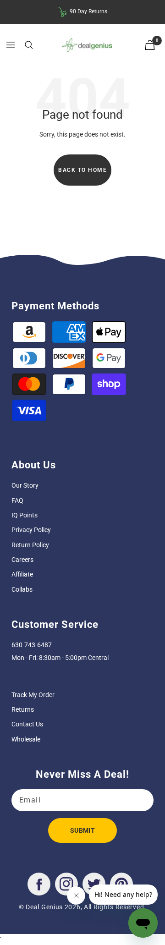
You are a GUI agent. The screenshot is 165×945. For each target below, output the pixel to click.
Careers (22, 559)
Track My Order (33, 694)
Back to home (82, 170)
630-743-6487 (31, 644)
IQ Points (24, 515)
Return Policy (30, 545)
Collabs (22, 589)
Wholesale (25, 739)
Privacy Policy (31, 529)
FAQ (17, 500)
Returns (22, 709)
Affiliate (22, 574)
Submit (82, 830)
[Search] (29, 45)
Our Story (24, 485)
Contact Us (27, 724)
